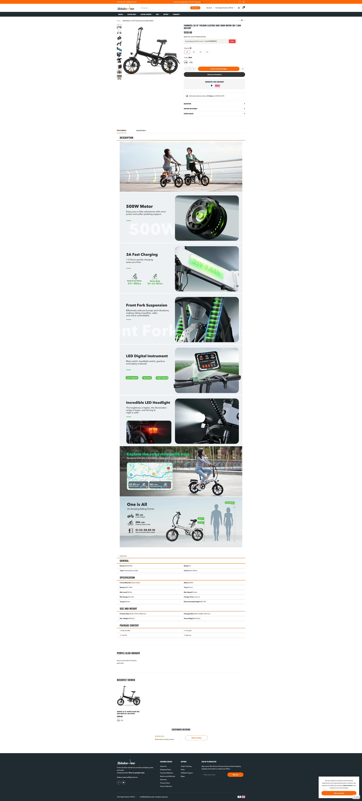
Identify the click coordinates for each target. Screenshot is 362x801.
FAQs (183, 770)
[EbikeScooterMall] (126, 8)
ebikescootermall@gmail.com (127, 777)
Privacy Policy (165, 783)
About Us (163, 766)
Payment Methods (166, 773)
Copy (232, 41)
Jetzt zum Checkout (214, 74)
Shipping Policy (165, 770)
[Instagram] (243, 1)
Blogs (183, 776)
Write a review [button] (196, 738)
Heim (118, 21)
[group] (152, 53)
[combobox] (170, 8)
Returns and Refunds (167, 776)
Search (196, 8)
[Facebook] (240, 1)
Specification (141, 130)
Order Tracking (186, 766)
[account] (239, 8)
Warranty (163, 780)
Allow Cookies (339, 793)
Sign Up (235, 775)
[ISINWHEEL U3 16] (129, 697)
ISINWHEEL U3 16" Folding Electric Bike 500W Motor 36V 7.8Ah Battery (128, 712)
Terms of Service (166, 786)
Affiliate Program (187, 773)
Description (121, 130)
